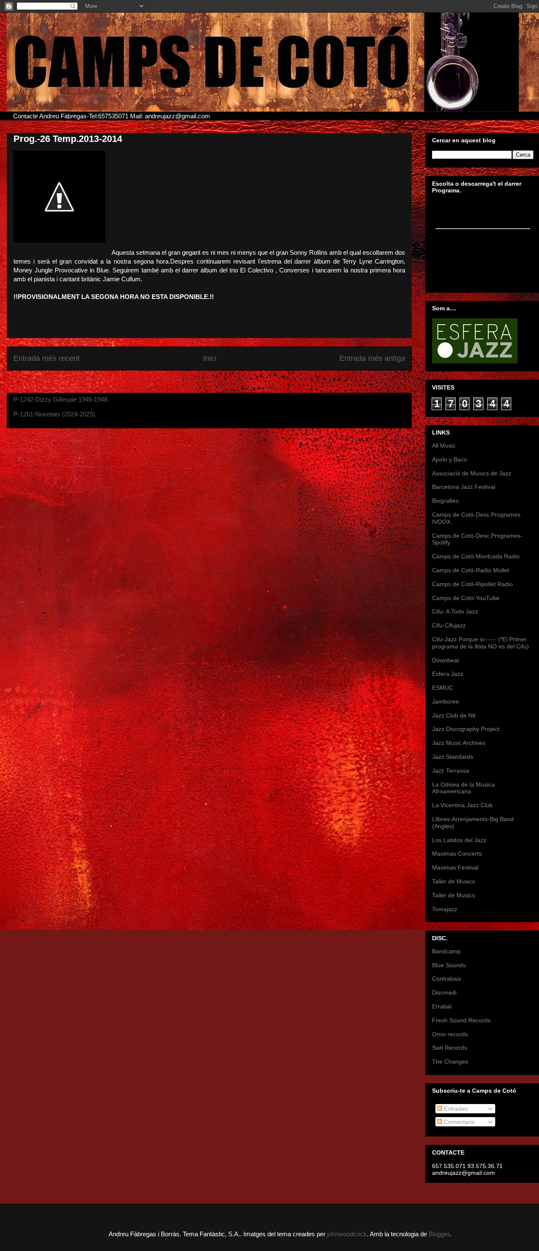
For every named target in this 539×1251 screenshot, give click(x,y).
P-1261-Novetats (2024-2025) (54, 414)
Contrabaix (446, 978)
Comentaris (458, 1121)
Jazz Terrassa (450, 770)
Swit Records (449, 1047)
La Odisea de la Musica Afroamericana (463, 788)
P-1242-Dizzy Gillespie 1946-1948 (60, 399)
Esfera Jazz (447, 673)
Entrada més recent (46, 358)
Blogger (439, 1234)
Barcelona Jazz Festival (463, 486)
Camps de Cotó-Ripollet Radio (472, 584)
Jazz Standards (452, 756)
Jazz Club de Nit (453, 715)
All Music (444, 445)
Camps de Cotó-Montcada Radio (476, 556)
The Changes (450, 1061)
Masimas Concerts (457, 853)
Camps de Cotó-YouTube (465, 598)
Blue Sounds (449, 965)
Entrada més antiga (372, 358)
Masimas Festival (455, 867)
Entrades (455, 1108)
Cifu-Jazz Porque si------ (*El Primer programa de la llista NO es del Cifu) (480, 643)
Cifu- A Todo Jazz (455, 611)
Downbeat (445, 660)
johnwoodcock (347, 1234)
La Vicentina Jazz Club (462, 805)
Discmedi (444, 992)
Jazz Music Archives (459, 742)
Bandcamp (446, 951)
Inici (209, 358)
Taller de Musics (453, 881)
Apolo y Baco (449, 459)
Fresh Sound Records (461, 1020)
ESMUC (442, 687)
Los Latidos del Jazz (459, 840)
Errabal (441, 1006)
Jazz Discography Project (465, 729)
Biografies (445, 500)
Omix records (450, 1034)
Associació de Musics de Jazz (471, 473)
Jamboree (445, 701)
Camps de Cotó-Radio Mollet (470, 570)
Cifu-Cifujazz (449, 625)
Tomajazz (444, 909)
